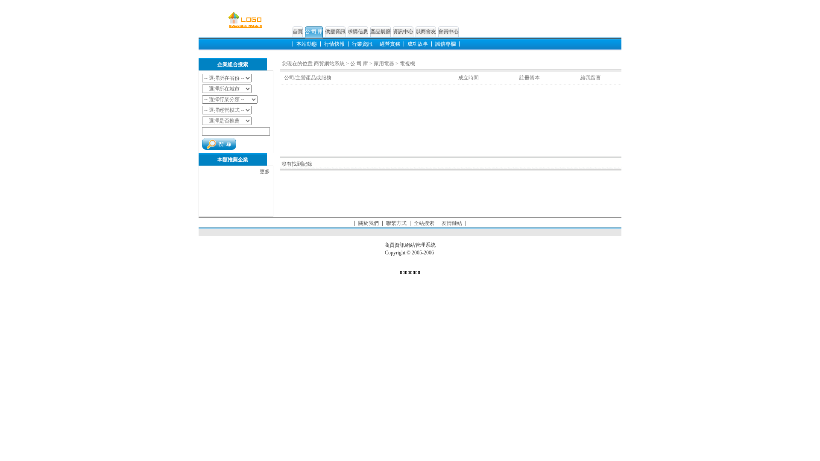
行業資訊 (362, 44)
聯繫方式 (396, 223)
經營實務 (390, 44)
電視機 (407, 64)
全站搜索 (424, 223)
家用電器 (384, 64)
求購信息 (358, 32)
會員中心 (448, 32)
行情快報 (334, 44)
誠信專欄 (445, 44)
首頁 (298, 32)
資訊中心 (403, 32)
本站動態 (306, 44)
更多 (265, 172)
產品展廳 (380, 32)
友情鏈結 (452, 223)
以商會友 (426, 32)
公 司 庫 (314, 32)
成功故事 (417, 44)
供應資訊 (335, 32)
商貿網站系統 (329, 64)
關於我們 (368, 223)
